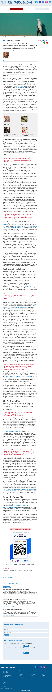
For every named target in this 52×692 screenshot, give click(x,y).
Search (4, 682)
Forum (23, 7)
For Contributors (29, 7)
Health (32, 676)
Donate (26, 645)
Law (42, 674)
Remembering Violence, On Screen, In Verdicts (16, 589)
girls (14, 223)
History (32, 678)
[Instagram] (46, 2)
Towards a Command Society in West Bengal (15, 599)
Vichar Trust (5, 671)
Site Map (4, 683)
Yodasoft (49, 689)
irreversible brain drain (26, 286)
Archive (4, 686)
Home (4, 40)
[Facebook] (40, 2)
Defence (21, 676)
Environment (33, 674)
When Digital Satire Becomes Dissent (13, 609)
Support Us (5, 684)
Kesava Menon (6, 568)
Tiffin (18, 7)
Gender (32, 675)
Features (14, 7)
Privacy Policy (5, 677)
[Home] (16, 2)
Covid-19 (21, 674)
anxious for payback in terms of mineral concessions (18, 376)
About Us (4, 669)
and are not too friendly (20, 87)
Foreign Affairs (44, 672)
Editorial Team (5, 672)
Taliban (16, 583)
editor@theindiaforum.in (12, 579)
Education (32, 672)
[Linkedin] (43, 2)
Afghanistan (10, 583)
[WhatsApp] (44, 43)
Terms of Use (5, 676)
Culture (21, 675)
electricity (5, 224)
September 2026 (7, 7)
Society (43, 675)
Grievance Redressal (7, 675)
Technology (44, 676)
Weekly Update (6, 680)
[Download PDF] (47, 43)
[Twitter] (36, 2)
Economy (21, 678)
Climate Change (23, 672)
